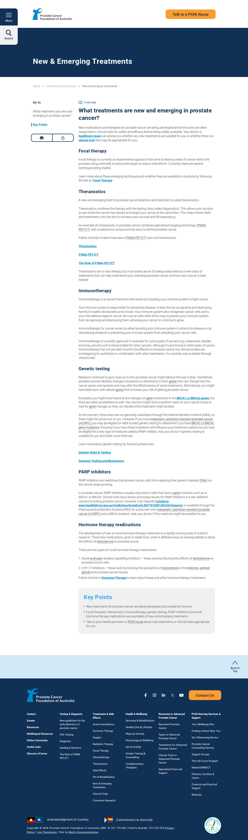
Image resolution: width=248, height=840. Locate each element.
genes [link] (173, 381)
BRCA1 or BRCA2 (193, 398)
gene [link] (149, 398)
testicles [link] (192, 568)
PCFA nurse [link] (135, 622)
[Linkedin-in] (164, 695)
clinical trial (87, 140)
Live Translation (47, 832)
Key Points (40, 124)
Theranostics (88, 246)
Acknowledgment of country (68, 819)
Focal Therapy (102, 180)
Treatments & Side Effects (61, 86)
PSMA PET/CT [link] (136, 238)
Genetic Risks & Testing (95, 452)
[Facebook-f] (146, 695)
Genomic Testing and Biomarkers (102, 461)
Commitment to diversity (134, 820)
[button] (9, 16)
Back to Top (235, 669)
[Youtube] (181, 695)
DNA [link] (203, 480)
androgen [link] (96, 558)
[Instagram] (155, 695)
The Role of (97, 263)
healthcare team (90, 136)
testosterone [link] (105, 541)
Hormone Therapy (114, 578)
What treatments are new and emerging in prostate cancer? (52, 113)
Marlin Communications (83, 832)
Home (36, 86)
